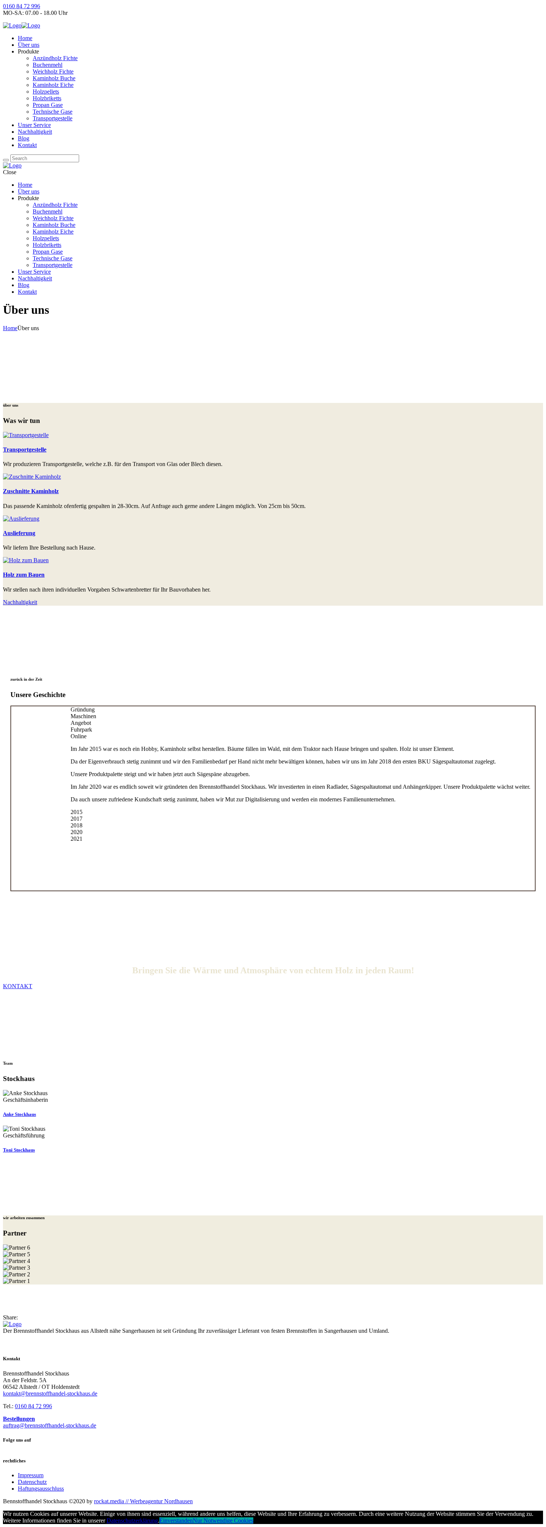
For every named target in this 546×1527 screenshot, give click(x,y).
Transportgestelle (24, 449)
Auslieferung (19, 533)
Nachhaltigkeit (20, 602)
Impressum (30, 1475)
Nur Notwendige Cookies (223, 1520)
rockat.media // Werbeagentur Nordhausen (143, 1501)
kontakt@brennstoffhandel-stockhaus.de (50, 1393)
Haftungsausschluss (41, 1488)
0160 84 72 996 (21, 6)
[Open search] (6, 160)
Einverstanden (176, 1520)
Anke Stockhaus (19, 1114)
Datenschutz (32, 1482)
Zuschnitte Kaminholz (31, 491)
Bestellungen (19, 1419)
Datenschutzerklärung (132, 1520)
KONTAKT (17, 986)
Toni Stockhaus (19, 1150)
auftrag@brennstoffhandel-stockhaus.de (49, 1425)
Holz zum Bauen (24, 575)
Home (10, 328)
